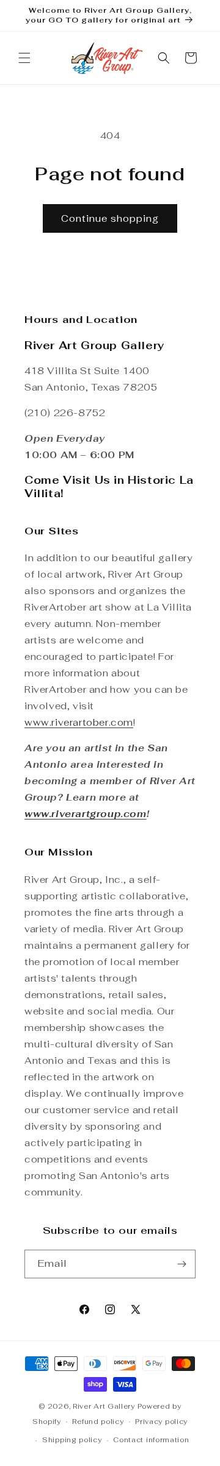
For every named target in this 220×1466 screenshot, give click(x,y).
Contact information (151, 1440)
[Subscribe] (181, 1264)
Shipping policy (72, 1440)
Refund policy (97, 1421)
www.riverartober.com (78, 722)
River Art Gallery (104, 1406)
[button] (24, 57)
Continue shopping (110, 218)
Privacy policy (161, 1421)
